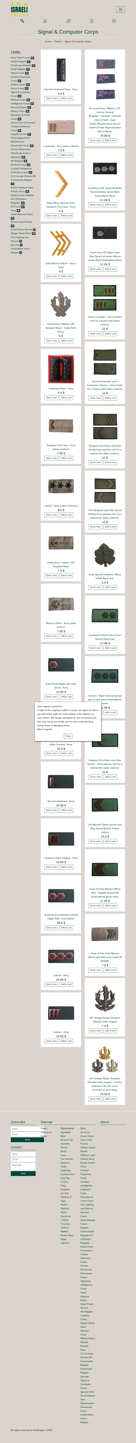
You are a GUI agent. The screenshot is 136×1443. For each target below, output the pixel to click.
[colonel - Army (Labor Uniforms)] (61, 486)
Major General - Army (61, 744)
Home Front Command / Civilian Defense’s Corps (23, 126)
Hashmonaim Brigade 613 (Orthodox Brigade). (22, 199)
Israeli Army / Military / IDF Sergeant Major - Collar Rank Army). (61, 328)
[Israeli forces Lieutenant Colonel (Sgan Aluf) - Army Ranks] (61, 895)
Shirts (64, 1212)
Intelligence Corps (20, 103)
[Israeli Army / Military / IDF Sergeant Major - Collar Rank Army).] (61, 304)
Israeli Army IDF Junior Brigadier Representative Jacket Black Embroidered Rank (105, 192)
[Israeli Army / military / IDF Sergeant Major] (61, 543)
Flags (63, 1185)
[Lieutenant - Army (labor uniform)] (61, 126)
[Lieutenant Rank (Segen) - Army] (61, 838)
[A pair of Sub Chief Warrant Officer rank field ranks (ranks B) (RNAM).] (105, 933)
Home (48, 41)
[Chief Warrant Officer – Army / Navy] (61, 244)
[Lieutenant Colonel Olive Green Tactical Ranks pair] (105, 615)
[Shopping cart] (45, 21)
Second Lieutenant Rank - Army (61, 89)
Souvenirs (66, 1216)
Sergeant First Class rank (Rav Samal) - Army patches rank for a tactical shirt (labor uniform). (105, 764)
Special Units (17, 73)
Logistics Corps (19, 134)
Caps (63, 1155)
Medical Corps (18, 99)
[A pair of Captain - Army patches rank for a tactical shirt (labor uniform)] (105, 297)
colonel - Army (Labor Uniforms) (61, 505)
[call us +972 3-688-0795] (114, 21)
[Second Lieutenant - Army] (61, 781)
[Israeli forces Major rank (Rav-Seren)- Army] (61, 664)
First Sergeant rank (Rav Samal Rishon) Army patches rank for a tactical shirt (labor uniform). (105, 514)
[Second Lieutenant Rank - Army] (61, 69)
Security (15, 245)
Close (68, 736)
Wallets (64, 1231)
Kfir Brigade (17, 161)
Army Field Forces (20, 57)
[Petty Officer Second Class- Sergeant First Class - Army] (61, 183)
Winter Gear (67, 1235)
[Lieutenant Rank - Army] (61, 368)
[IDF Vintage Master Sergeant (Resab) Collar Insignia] (105, 998)
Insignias (65, 1189)
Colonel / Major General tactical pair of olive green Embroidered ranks (105, 699)
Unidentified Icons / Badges (86, 1418)
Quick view (51, 98)
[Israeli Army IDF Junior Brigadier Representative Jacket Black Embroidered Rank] (105, 168)
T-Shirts (65, 1220)
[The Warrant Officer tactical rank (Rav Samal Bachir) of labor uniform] (105, 805)
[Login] (91, 21)
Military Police (18, 111)
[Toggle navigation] (120, 9)
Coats (64, 1166)
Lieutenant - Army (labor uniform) (61, 146)
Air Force (15, 206)
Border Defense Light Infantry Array (87, 1155)
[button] (68, 21)
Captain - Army (61, 1032)
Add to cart (66, 98)
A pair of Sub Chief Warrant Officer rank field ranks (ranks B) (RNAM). (105, 957)
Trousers (65, 1224)
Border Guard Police (21, 221)
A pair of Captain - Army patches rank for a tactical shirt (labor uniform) (105, 321)
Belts (63, 1136)
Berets (64, 1147)
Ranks (58, 41)
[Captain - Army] (61, 1012)
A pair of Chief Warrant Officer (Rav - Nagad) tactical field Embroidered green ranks (105, 893)
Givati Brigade (18, 69)
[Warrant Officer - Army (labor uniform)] (61, 603)
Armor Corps (17, 88)
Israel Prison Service (21, 229)
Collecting (66, 1170)
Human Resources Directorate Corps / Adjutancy (21, 153)
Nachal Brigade (19, 107)
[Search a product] (22, 21)
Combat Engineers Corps (85, 1174)
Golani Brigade (18, 61)
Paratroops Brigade (21, 65)
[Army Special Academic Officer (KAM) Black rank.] (105, 555)
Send (27, 1140)
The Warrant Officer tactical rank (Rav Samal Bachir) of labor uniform (105, 828)
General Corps (18, 164)
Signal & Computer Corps (85, 1384)
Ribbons (65, 1208)
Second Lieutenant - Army (61, 801)
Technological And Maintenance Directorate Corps (20, 141)
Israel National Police (22, 214)
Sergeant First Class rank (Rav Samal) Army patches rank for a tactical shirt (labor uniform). (105, 449)
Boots (64, 1151)
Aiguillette (66, 1132)
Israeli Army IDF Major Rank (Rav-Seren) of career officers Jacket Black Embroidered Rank (105, 256)
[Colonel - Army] (61, 955)
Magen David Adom (21, 233)
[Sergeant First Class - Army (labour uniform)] (61, 425)
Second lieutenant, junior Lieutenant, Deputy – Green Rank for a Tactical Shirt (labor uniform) (105, 385)
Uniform (65, 1227)
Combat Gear (68, 1174)
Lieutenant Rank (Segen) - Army (61, 858)
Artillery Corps (18, 84)
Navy (13, 210)
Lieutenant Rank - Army (61, 388)
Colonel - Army (61, 975)
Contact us (46, 1132)
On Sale (65, 1193)
